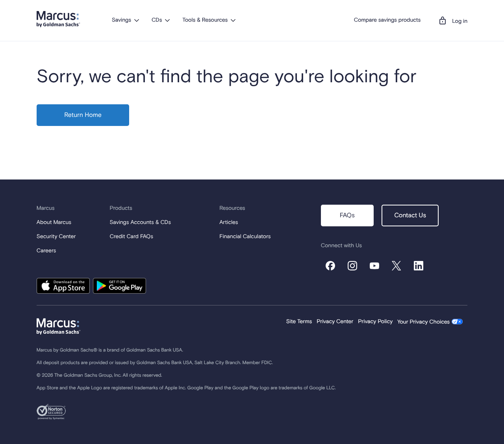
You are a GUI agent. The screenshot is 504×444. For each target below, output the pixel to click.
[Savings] (136, 20)
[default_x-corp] (396, 265)
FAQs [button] (347, 216)
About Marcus (54, 223)
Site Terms (299, 322)
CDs (157, 20)
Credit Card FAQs (132, 237)
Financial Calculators (245, 237)
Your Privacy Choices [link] (423, 322)
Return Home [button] (83, 115)
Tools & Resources (205, 20)
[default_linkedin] (418, 265)
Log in (459, 21)
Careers (46, 251)
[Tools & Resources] (233, 20)
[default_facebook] (330, 265)
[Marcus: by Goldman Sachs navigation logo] (58, 19)
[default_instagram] (352, 265)
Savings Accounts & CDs (140, 223)
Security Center (56, 237)
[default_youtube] (374, 265)
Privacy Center (335, 322)
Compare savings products (387, 20)
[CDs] (167, 20)
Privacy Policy (375, 322)
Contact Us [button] (410, 216)
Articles (228, 223)
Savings (121, 20)
